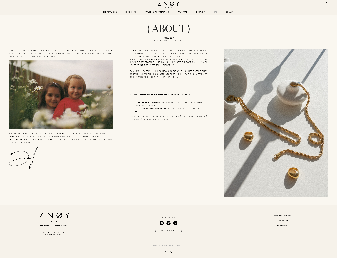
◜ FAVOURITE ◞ (182, 12)
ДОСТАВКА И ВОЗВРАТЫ (282, 215)
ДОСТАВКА (200, 12)
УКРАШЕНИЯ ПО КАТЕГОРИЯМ (156, 12)
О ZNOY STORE (283, 220)
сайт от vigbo (168, 252)
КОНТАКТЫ (229, 12)
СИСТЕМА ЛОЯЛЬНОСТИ (283, 218)
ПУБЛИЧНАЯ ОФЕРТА (282, 225)
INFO (215, 12)
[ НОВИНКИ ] (130, 12)
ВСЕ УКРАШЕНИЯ (110, 12)
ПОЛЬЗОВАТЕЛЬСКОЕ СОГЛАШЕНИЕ (282, 223)
